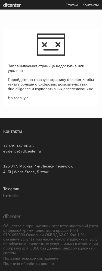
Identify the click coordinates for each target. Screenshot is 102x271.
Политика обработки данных (28, 263)
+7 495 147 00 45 (18, 146)
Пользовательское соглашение (30, 258)
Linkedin (10, 195)
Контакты (90, 5)
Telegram (11, 189)
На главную (18, 98)
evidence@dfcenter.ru (22, 151)
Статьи (72, 5)
